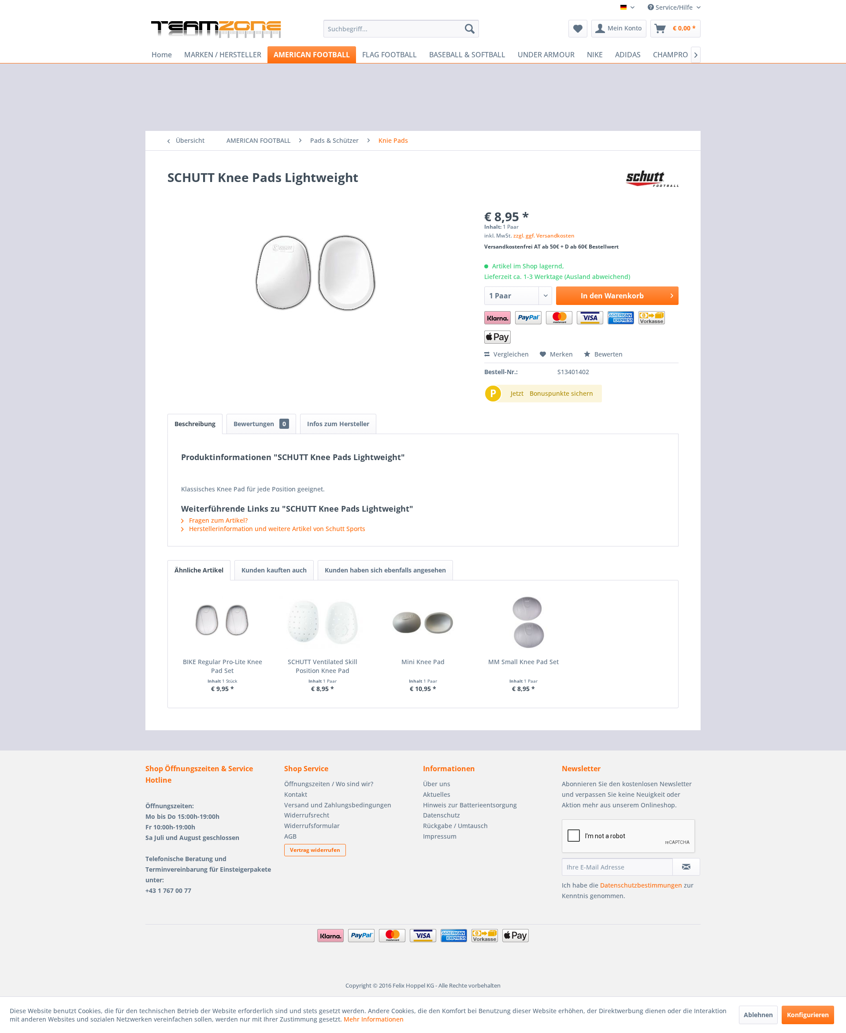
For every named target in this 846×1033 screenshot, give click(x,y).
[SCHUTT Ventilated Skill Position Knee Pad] (323, 622)
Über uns (436, 784)
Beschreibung (194, 424)
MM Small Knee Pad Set (523, 662)
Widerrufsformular (312, 825)
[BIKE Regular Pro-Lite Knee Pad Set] (222, 622)
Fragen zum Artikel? (217, 520)
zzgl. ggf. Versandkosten (544, 235)
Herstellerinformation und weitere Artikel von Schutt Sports (276, 528)
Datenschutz (441, 815)
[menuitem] (401, 28)
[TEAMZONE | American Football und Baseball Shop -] (216, 31)
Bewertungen (260, 424)
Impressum (439, 836)
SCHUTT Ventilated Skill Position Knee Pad (322, 666)
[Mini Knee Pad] (423, 622)
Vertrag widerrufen (315, 850)
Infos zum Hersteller (338, 424)
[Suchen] (469, 28)
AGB (290, 836)
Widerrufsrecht (306, 815)
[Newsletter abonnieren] (686, 867)
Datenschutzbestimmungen (641, 885)
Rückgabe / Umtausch (455, 825)
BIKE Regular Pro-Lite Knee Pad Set (222, 666)
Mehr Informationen (374, 1019)
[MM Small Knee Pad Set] (523, 622)
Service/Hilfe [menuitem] (674, 7)
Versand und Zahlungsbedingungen (337, 805)
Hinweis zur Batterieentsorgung (470, 805)
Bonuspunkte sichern (561, 393)
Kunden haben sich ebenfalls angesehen (385, 570)
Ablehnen (758, 1015)
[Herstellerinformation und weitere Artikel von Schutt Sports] (652, 186)
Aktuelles (436, 794)
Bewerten (608, 354)
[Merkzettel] (577, 28)
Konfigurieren (808, 1015)
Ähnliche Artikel (198, 570)
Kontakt (295, 794)
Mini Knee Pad (423, 662)
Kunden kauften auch (274, 570)
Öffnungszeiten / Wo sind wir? (328, 784)
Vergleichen (510, 354)
